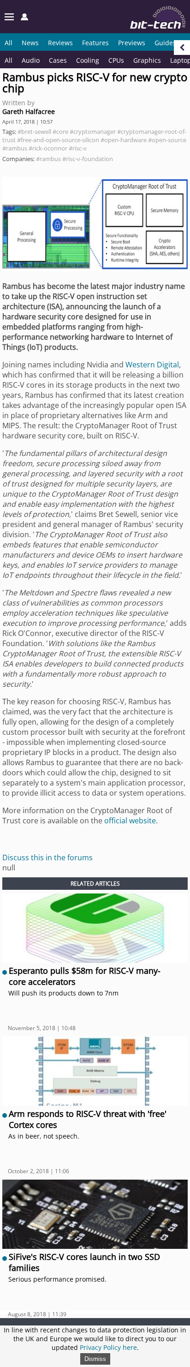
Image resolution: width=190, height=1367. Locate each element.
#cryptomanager (93, 131)
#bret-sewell (34, 131)
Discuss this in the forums (47, 857)
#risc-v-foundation (87, 159)
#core (60, 131)
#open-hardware (124, 140)
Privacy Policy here (108, 1347)
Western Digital (152, 365)
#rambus (14, 148)
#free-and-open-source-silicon (58, 140)
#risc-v (78, 148)
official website (130, 820)
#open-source (167, 140)
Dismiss (95, 1358)
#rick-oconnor (48, 148)
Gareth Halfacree (28, 111)
